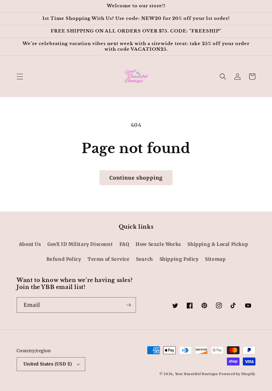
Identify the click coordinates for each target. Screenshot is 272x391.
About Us (30, 244)
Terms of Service (109, 259)
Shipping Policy (179, 259)
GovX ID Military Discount (80, 244)
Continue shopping (136, 178)
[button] (20, 76)
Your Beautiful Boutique (196, 374)
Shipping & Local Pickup (217, 244)
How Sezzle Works (158, 244)
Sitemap (215, 259)
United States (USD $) (48, 364)
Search (144, 259)
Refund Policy (63, 259)
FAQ (124, 244)
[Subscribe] (128, 305)
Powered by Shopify (237, 374)
